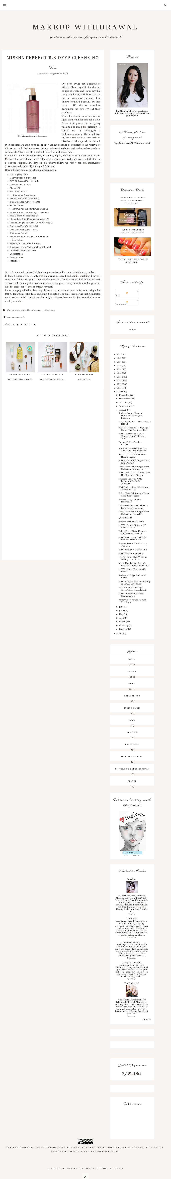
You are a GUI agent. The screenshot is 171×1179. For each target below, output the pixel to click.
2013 (119, 380)
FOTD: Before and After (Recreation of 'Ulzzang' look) (132, 436)
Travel (132, 781)
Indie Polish (132, 708)
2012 (119, 384)
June (121, 610)
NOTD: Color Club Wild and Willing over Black (133, 558)
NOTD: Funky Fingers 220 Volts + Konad (132, 526)
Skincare (49, 310)
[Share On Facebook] (18, 324)
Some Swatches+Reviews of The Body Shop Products (132, 449)
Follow (132, 329)
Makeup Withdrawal (85, 25)
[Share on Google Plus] (31, 324)
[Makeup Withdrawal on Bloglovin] (132, 831)
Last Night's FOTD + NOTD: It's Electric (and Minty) (133, 506)
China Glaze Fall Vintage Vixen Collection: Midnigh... (134, 468)
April (121, 618)
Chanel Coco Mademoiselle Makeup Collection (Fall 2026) (131, 896)
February (124, 625)
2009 (120, 634)
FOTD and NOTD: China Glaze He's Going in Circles (134, 474)
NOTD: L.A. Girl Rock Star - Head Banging (132, 455)
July (121, 607)
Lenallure (131, 879)
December (124, 395)
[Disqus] (52, 431)
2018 (119, 362)
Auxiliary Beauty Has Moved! (131, 944)
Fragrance (132, 744)
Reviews (36, 310)
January (123, 629)
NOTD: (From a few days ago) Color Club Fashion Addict (134, 429)
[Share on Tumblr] (34, 324)
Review (132, 671)
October (123, 402)
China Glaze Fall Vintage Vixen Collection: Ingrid (134, 494)
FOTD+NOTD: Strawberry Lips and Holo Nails (132, 538)
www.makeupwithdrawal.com (67, 1147)
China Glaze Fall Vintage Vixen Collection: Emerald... (134, 512)
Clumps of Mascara (131, 962)
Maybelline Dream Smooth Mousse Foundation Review (134, 564)
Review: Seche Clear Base (131, 521)
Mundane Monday (132, 756)
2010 (119, 392)
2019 (119, 358)
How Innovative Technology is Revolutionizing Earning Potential (131, 923)
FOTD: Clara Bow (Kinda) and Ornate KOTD (133, 488)
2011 (119, 388)
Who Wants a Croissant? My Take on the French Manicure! (131, 1001)
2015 (119, 373)
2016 (119, 369)
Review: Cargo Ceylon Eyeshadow (130, 500)
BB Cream (13, 310)
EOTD (132, 683)
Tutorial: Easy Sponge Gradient (133, 260)
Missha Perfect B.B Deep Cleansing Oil (131, 594)
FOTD (132, 720)
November (125, 398)
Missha (25, 310)
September (125, 406)
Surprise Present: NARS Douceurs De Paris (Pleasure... (131, 481)
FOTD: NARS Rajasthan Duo (133, 549)
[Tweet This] (22, 324)
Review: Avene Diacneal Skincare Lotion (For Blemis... (130, 415)
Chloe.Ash (132, 918)
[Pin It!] (26, 324)
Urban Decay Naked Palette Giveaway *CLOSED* (133, 200)
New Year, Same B (128, 965)
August (123, 410)
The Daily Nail (131, 983)
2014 (119, 377)
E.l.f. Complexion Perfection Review (131, 230)
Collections (132, 695)
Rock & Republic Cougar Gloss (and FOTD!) (134, 461)
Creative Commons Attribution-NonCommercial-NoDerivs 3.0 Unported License (108, 1149)
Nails (132, 659)
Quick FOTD (125, 518)
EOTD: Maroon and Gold (131, 553)
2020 (120, 354)
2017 (119, 365)
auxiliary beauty (132, 942)
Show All (146, 1019)
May (121, 614)
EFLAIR (118, 1168)
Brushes (132, 732)
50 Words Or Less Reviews (132, 769)
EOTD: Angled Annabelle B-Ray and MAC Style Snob (134, 582)
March (122, 621)
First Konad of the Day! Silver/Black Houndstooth (133, 588)
